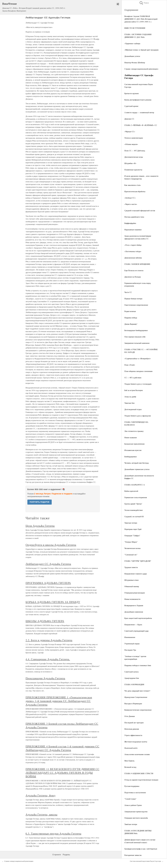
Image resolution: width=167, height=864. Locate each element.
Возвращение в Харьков (133, 605)
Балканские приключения (134, 444)
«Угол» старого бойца (132, 245)
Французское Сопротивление (135, 697)
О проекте (56, 855)
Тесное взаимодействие (133, 510)
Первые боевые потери (133, 298)
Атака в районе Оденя (133, 805)
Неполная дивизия (131, 729)
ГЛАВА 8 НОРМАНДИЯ (134, 684)
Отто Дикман (129, 716)
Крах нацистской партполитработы (138, 618)
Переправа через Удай (132, 529)
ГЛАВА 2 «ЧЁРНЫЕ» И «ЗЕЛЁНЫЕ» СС (140, 125)
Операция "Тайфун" (132, 535)
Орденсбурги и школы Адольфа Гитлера (51, 545)
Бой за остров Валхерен (133, 390)
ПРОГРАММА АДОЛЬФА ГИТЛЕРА (48, 583)
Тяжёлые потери (130, 824)
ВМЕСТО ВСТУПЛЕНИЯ (134, 28)
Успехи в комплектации (133, 138)
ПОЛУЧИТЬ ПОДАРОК (39, 502)
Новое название (130, 437)
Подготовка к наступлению (135, 792)
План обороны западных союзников (138, 371)
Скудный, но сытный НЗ (134, 516)
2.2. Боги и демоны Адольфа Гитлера (49, 640)
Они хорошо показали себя (134, 336)
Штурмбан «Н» (130, 163)
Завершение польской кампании (137, 343)
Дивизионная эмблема (133, 257)
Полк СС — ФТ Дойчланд (134, 150)
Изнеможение (129, 637)
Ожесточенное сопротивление (136, 305)
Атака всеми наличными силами (137, 754)
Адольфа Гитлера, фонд (40, 795)
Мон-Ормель (129, 760)
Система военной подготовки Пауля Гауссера (145, 861)
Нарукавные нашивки (133, 229)
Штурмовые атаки (131, 580)
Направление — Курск (133, 624)
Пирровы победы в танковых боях (137, 665)
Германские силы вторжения (135, 497)
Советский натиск (131, 671)
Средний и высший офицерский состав (139, 210)
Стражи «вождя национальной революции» (141, 69)
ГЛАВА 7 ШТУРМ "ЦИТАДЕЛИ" (137, 561)
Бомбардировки (130, 456)
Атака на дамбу (130, 396)
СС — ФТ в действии (132, 377)
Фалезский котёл (130, 748)
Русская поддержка (131, 786)
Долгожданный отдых (133, 409)
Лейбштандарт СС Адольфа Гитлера (48, 564)
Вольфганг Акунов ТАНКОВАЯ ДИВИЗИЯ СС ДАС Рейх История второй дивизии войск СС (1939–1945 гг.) (140, 19)
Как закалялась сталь (132, 185)
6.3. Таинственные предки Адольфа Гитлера (53, 833)
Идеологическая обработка (134, 191)
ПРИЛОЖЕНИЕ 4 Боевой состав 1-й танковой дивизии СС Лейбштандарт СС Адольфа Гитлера (62, 748)
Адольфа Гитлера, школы (41, 814)
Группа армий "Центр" (133, 504)
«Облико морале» (131, 144)
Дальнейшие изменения (133, 612)
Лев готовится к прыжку (134, 431)
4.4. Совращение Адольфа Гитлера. (48, 659)
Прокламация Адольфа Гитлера (45, 678)
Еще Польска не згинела (133, 270)
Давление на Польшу (132, 277)
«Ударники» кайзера (132, 43)
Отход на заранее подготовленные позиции (141, 780)
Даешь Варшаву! (130, 324)
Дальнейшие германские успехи (137, 469)
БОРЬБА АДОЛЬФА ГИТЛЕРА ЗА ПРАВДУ (53, 602)
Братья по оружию (131, 93)
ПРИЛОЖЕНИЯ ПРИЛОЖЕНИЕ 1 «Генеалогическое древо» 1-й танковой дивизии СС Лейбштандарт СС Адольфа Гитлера (59, 700)
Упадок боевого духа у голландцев (137, 384)
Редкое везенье (130, 311)
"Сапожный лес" (130, 554)
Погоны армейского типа (134, 217)
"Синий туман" (130, 799)
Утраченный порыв (132, 643)
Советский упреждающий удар (136, 631)
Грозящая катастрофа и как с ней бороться (140, 849)
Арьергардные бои (131, 678)
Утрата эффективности (133, 735)
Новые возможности (132, 599)
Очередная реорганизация (134, 593)
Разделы (66, 855)
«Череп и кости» (130, 204)
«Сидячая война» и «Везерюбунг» (137, 358)
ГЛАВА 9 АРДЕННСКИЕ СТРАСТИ (138, 773)
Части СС (128, 292)
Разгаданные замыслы (133, 855)
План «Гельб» (129, 365)
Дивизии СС (129, 119)
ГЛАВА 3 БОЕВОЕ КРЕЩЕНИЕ (137, 264)
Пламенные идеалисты (133, 169)
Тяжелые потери (130, 523)
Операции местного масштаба (136, 818)
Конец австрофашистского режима (137, 100)
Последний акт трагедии (134, 722)
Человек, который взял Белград (136, 463)
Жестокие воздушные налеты (135, 741)
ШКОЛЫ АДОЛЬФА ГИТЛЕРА (45, 621)
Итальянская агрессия (132, 450)
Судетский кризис (131, 106)
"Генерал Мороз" (131, 542)
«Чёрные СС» (129, 131)
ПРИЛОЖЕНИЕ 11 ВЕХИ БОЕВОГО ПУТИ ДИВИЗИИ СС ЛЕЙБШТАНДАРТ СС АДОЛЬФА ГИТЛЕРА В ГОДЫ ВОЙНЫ (62, 772)
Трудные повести (131, 567)
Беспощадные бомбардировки (136, 330)
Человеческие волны (132, 548)
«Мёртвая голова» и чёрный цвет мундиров (141, 50)
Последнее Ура (130, 650)
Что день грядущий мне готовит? (137, 691)
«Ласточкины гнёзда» (132, 251)
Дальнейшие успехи (132, 56)
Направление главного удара (135, 573)
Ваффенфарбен (130, 223)
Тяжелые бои (129, 403)
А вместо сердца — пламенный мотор (139, 112)
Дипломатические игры (133, 157)
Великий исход (130, 767)
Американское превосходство (135, 811)
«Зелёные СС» (130, 198)
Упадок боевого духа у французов (137, 415)
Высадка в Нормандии (133, 703)
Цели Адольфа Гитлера (40, 526)
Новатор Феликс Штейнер (134, 62)
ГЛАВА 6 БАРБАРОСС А (134, 484)
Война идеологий (131, 491)
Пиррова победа (130, 317)
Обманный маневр (131, 586)
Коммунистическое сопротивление (138, 710)
